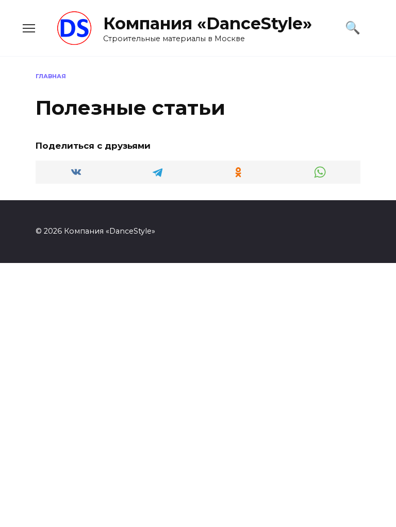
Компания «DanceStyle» (207, 23)
